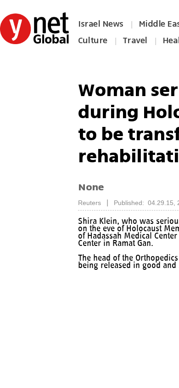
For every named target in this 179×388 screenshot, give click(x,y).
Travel (135, 40)
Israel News (100, 23)
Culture (92, 40)
